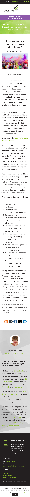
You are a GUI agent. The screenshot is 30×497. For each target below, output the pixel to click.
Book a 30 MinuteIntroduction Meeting (15, 17)
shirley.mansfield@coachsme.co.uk (14, 466)
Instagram (17, 387)
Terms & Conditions (9, 478)
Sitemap (5, 473)
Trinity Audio (16, 74)
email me (17, 417)
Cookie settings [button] (21, 492)
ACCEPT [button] (15, 494)
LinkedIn (20, 371)
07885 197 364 (17, 2)
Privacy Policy (7, 475)
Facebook (5, 387)
